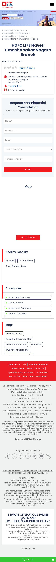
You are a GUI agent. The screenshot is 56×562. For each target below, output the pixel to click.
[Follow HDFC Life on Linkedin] (28, 456)
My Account (14, 376)
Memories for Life (33, 405)
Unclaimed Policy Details (23, 395)
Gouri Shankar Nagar (16, 266)
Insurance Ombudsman (26, 398)
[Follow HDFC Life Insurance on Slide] (28, 463)
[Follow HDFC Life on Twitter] (21, 456)
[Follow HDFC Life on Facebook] (8, 456)
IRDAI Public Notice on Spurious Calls (26, 392)
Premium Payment (36, 408)
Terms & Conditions (15, 389)
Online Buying (24, 411)
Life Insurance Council (13, 405)
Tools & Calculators (42, 411)
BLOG (42, 414)
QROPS (47, 405)
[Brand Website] (48, 456)
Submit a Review (27, 68)
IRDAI (39, 395)
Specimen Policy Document (20, 372)
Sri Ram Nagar (26, 260)
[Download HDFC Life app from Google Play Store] (25, 446)
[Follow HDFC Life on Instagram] (35, 456)
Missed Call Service (35, 368)
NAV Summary (9, 411)
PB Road (10, 260)
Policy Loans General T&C (21, 417)
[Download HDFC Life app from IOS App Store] (30, 446)
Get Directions (28, 237)
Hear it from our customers (35, 376)
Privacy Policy (45, 386)
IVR (24, 364)
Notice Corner (18, 368)
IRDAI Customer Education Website (26, 401)
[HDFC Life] (7, 4)
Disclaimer (31, 386)
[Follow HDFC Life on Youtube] (41, 456)
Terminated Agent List (37, 389)
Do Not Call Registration (13, 386)
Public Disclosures (30, 414)
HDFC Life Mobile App (38, 364)
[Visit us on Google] (14, 456)
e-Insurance (13, 414)
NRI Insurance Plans (17, 408)
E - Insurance (42, 372)
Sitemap (39, 417)
